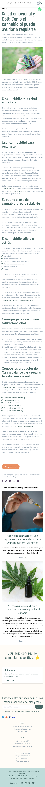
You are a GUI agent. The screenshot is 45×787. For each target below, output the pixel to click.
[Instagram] (26, 783)
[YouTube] (33, 783)
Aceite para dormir (23, 758)
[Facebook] (22, 783)
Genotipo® (31, 778)
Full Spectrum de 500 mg (17, 191)
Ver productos (10, 467)
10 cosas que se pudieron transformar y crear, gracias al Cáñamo (22, 609)
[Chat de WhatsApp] (40, 10)
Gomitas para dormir (22, 753)
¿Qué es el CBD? (22, 741)
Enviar (39, 707)
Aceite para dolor (22, 761)
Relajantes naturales (22, 756)
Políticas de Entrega (30, 776)
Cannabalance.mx (8, 387)
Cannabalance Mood (9, 188)
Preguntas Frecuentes (22, 729)
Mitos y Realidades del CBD (22, 746)
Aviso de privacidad (15, 776)
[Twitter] (29, 783)
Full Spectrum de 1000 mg (13, 408)
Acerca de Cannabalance (24, 426)
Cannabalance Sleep (25, 300)
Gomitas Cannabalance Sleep (14, 397)
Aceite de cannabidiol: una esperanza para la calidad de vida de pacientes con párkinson (22, 539)
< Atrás (4, 8)
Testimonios (22, 731)
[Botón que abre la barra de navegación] (42, 3)
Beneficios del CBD (22, 744)
